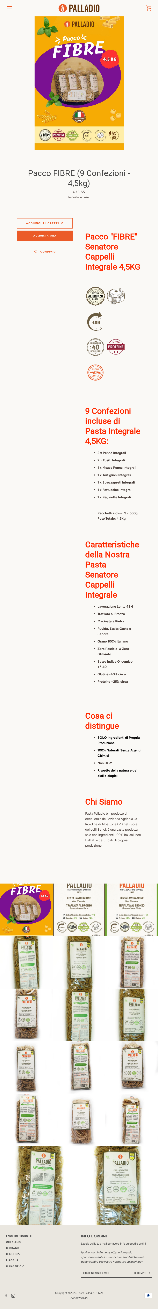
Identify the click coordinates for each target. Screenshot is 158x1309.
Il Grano (12, 1248)
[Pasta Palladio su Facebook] (6, 1295)
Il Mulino (13, 1254)
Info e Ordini (94, 1236)
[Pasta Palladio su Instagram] (13, 1295)
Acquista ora (45, 235)
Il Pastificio (15, 1266)
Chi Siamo (13, 1242)
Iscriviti (140, 1273)
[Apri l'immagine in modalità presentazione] (79, 83)
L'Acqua (12, 1260)
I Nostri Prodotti (19, 1236)
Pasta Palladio (86, 1292)
